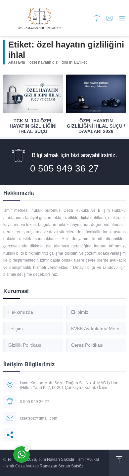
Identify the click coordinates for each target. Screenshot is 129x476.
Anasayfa (16, 62)
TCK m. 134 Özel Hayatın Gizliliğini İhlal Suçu (33, 126)
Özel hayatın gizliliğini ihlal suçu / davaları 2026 (96, 126)
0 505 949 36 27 (64, 168)
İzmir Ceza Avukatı (22, 466)
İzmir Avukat (88, 459)
